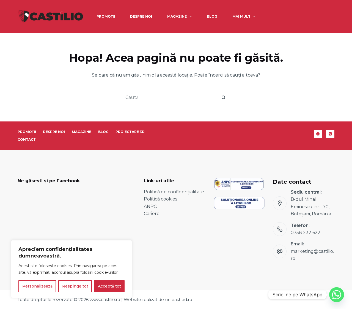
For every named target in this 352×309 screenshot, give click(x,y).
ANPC (150, 206)
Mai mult (241, 16)
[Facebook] (318, 134)
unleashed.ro (178, 299)
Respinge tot (75, 286)
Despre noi (141, 16)
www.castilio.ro (105, 299)
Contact (27, 139)
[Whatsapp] (336, 294)
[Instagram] (330, 134)
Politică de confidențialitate (174, 191)
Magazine (177, 16)
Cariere (152, 213)
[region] (71, 269)
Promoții (106, 16)
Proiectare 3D (130, 132)
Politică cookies (160, 199)
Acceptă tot (109, 286)
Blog (212, 16)
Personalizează (37, 286)
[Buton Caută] (223, 97)
